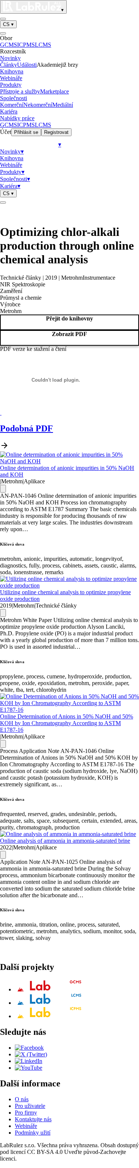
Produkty (10, 85)
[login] (3, 202)
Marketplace (54, 91)
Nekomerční (37, 105)
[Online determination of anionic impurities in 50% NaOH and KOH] (69, 461)
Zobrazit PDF (69, 334)
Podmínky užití (32, 1132)
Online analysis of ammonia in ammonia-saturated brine (65, 841)
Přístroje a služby (20, 91)
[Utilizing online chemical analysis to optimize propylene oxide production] (69, 585)
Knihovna (11, 71)
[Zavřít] (3, 33)
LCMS (43, 45)
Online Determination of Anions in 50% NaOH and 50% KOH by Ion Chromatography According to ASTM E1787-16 (66, 723)
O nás (22, 1099)
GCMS (8, 45)
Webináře (11, 78)
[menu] (3, 19)
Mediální (62, 105)
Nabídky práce (17, 118)
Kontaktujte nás (33, 1119)
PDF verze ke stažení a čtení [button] (33, 349)
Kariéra (8, 111)
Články (8, 65)
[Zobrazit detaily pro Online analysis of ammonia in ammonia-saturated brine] (3, 855)
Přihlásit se (26, 132)
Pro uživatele (30, 1106)
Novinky (10, 58)
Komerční (11, 105)
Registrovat (56, 132)
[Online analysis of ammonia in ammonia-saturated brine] (68, 834)
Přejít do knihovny (69, 318)
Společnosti (13, 98)
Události (27, 65)
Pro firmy (26, 1112)
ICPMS (26, 45)
